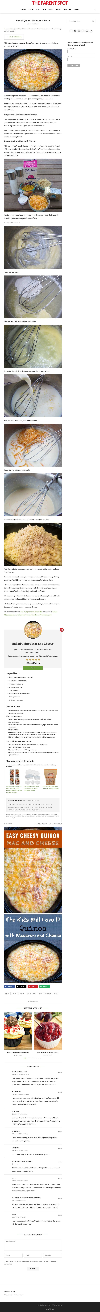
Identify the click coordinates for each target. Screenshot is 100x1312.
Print (33, 668)
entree (22, 993)
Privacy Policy (9, 1291)
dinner (15, 993)
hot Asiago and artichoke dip (31, 612)
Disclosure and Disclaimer (14, 1295)
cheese (7, 993)
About (76, 9)
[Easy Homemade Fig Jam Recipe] (48, 1031)
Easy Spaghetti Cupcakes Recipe (18, 1052)
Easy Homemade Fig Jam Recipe (47, 1052)
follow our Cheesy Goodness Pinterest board (34, 615)
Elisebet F (15, 1111)
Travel (58, 9)
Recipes (23, 9)
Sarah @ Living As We (19, 1072)
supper (56, 993)
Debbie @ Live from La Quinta (22, 1161)
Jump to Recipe (15, 37)
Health (31, 9)
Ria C (13, 1178)
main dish (48, 993)
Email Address (71, 49)
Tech (44, 9)
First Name (70, 57)
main (40, 993)
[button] (6, 1035)
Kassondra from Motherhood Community (26, 1198)
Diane (14, 1214)
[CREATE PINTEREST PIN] (62, 630)
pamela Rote (16, 1091)
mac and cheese (31, 993)
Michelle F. (16, 1131)
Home (38, 9)
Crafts (51, 9)
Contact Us (67, 9)
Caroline (36, 24)
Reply (60, 1072)
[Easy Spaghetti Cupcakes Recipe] (18, 1031)
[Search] (95, 10)
